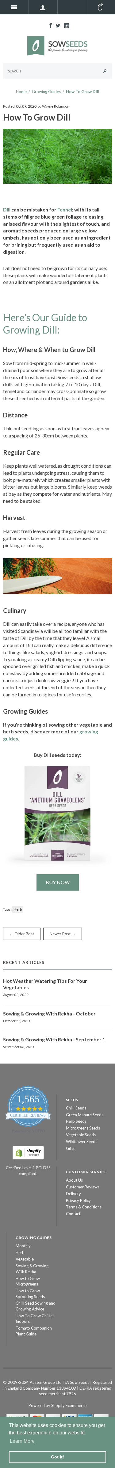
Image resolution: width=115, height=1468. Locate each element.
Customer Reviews (82, 1186)
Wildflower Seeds (81, 1141)
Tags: (7, 909)
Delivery (73, 1193)
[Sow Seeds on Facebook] (49, 25)
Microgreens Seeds (83, 1128)
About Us (74, 1180)
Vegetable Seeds (81, 1134)
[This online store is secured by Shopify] (28, 1152)
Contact (73, 1213)
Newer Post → (62, 933)
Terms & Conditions (84, 1206)
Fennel (64, 209)
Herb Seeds (76, 1121)
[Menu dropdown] (43, 7)
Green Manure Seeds (84, 1114)
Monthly (23, 1245)
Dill (6, 209)
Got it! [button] (57, 1456)
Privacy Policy (78, 1200)
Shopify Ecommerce (68, 1405)
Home (21, 91)
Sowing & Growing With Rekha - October (49, 1013)
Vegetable (25, 1259)
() (100, 7)
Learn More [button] (22, 1441)
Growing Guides (46, 91)
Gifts (70, 1148)
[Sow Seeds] (57, 45)
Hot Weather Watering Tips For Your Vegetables (45, 984)
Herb (17, 909)
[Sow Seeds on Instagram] (65, 25)
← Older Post (22, 933)
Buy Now (58, 882)
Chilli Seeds (76, 1107)
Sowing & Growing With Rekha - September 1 (54, 1039)
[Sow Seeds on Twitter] (56, 25)
